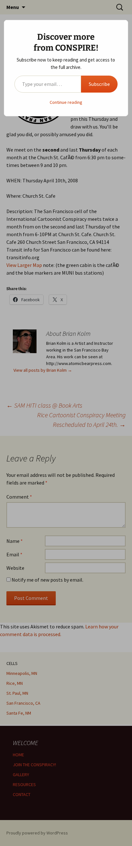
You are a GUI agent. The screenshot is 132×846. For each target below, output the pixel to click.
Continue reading (66, 102)
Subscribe (99, 84)
